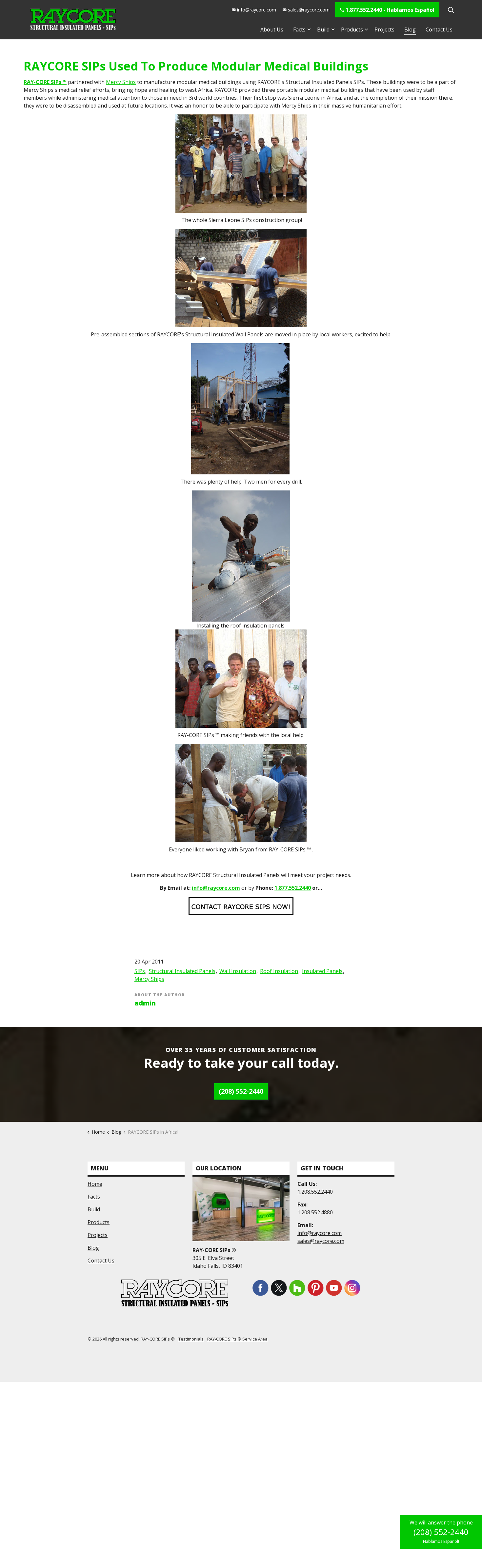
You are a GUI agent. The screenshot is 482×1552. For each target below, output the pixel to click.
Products (352, 29)
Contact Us (439, 29)
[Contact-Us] (241, 905)
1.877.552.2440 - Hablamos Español (390, 9)
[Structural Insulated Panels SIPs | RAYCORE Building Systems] (73, 19)
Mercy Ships (121, 82)
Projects (384, 29)
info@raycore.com (256, 10)
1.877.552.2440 (292, 887)
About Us (271, 29)
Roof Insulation (279, 971)
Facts (299, 29)
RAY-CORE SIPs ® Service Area (237, 1339)
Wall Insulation (237, 971)
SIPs (139, 971)
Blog (410, 29)
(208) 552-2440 (241, 1091)
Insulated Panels (322, 971)
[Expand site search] (450, 10)
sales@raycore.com (309, 10)
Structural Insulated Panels (182, 971)
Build (323, 29)
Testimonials (191, 1339)
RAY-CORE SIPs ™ (45, 82)
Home (95, 1183)
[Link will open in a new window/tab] (260, 1288)
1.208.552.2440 (315, 1191)
